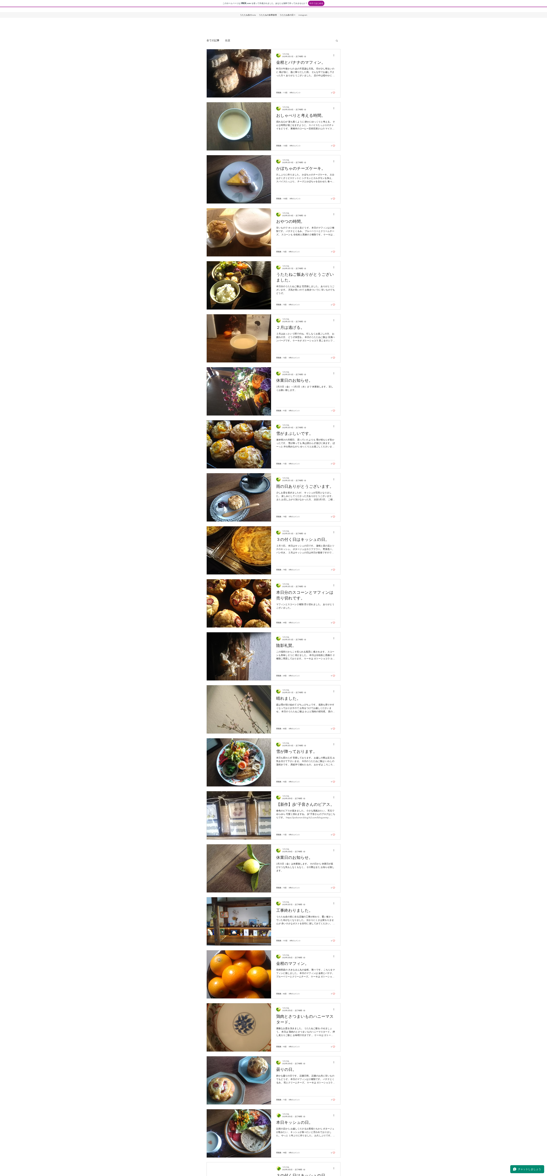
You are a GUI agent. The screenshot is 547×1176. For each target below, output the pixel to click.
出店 (227, 40)
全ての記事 (213, 40)
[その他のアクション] (334, 55)
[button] (336, 40)
